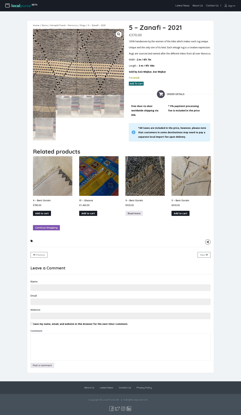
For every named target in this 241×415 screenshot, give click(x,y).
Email (33, 295)
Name (34, 281)
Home (36, 25)
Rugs (83, 25)
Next (203, 254)
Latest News (182, 5)
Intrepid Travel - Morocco (64, 25)
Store (45, 25)
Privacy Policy (144, 387)
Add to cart (136, 83)
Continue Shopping (46, 227)
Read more (134, 213)
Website (35, 309)
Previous (40, 254)
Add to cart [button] (42, 213)
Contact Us (212, 5)
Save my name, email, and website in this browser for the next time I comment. (80, 323)
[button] (119, 34)
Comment (36, 330)
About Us (197, 5)
